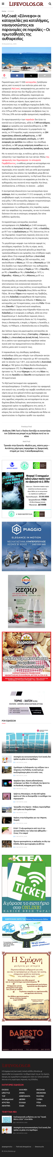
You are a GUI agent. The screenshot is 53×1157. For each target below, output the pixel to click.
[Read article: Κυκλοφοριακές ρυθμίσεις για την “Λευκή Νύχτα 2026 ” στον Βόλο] (7, 1119)
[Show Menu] (3, 3)
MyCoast (16, 88)
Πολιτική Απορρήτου (23, 1146)
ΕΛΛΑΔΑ (11, 11)
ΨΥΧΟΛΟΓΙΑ (41, 1106)
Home (4, 11)
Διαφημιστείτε (7, 1146)
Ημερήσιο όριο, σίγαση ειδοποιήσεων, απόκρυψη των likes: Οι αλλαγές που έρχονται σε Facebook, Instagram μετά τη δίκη (32, 783)
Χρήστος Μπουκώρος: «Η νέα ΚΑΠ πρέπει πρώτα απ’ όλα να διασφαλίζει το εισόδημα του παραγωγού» (32, 796)
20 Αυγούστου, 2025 (9, 44)
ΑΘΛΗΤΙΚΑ (6, 1106)
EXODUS (5, 1090)
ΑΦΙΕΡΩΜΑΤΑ (24, 1096)
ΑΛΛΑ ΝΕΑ (23, 1090)
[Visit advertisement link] (26, 489)
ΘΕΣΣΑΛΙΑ (40, 1090)
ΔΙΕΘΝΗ (22, 1099)
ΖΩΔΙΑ (21, 1106)
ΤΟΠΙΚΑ (39, 1099)
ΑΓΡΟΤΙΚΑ (6, 1103)
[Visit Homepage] (26, 3)
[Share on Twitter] (31, 76)
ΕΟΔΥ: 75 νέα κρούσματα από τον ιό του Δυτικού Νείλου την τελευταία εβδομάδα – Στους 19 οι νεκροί (30, 830)
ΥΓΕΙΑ (38, 1103)
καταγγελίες (31, 82)
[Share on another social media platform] (44, 76)
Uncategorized (7, 1099)
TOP (3, 1096)
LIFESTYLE (6, 1093)
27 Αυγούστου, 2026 (11, 750)
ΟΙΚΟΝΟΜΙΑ (41, 1093)
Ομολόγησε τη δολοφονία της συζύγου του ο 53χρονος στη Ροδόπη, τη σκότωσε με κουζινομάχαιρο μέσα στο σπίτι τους (31, 769)
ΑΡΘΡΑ (22, 1093)
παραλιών (30, 119)
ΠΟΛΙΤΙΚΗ (40, 1096)
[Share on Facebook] (17, 76)
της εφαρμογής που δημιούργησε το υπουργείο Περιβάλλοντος (25, 160)
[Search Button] (50, 3)
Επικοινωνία (39, 1146)
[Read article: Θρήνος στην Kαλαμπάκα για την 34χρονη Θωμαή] (7, 820)
